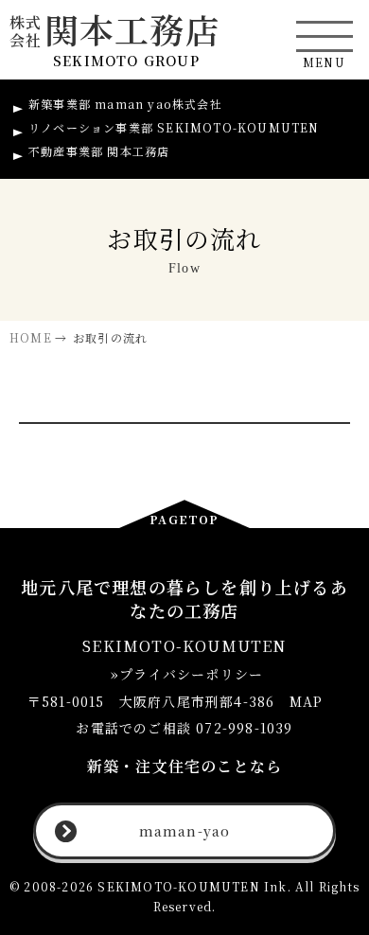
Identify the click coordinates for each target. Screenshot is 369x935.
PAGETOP (184, 519)
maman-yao (185, 830)
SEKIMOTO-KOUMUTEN (174, 127)
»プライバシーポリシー (184, 673)
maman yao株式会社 (125, 104)
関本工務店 (114, 29)
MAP (307, 701)
